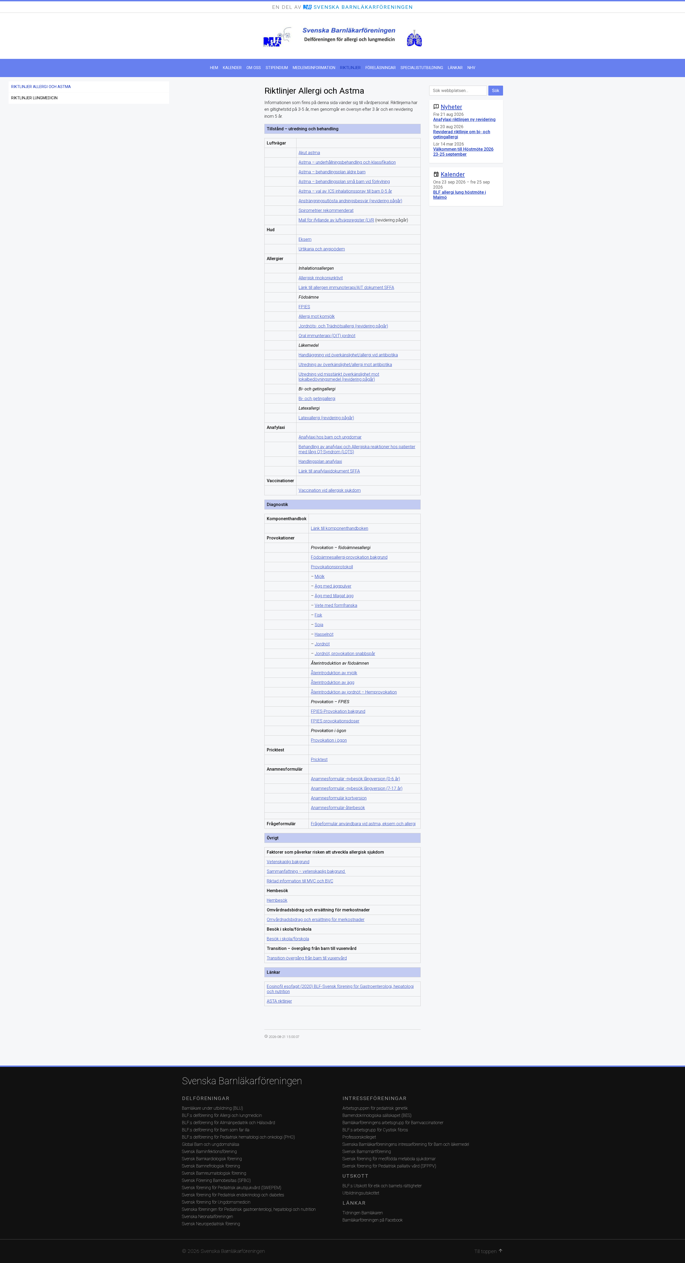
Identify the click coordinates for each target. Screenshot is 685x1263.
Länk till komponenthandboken (339, 528)
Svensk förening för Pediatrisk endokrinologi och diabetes (233, 1194)
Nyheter (451, 106)
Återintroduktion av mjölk (334, 672)
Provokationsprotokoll (332, 566)
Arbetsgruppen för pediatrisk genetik (375, 1108)
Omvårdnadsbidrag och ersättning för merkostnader (315, 919)
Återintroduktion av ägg (332, 682)
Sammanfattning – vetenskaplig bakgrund (306, 871)
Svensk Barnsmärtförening (366, 1151)
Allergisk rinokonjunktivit (321, 277)
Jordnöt (322, 643)
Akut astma (309, 152)
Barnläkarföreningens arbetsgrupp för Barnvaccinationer (392, 1122)
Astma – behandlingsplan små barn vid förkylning (344, 181)
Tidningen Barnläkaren (362, 1212)
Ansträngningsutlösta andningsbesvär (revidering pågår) (350, 200)
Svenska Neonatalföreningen (207, 1216)
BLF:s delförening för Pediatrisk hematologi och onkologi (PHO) (238, 1137)
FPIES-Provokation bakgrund (338, 711)
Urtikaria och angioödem (322, 249)
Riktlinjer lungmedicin (34, 98)
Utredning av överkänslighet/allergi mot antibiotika (345, 364)
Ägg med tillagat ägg (334, 595)
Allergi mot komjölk (317, 316)
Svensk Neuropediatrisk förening (211, 1223)
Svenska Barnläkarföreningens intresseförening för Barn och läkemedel (405, 1144)
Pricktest (319, 759)
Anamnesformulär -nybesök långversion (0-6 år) (355, 778)
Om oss (253, 68)
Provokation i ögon (329, 740)
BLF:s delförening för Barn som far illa (215, 1129)
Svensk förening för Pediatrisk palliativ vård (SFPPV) (389, 1166)
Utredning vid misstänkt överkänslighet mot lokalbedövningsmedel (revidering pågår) (339, 377)
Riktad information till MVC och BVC (300, 881)
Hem (214, 68)
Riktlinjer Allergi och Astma (41, 87)
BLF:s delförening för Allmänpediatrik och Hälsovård (228, 1122)
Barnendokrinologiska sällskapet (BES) (377, 1115)
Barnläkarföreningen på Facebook (372, 1220)
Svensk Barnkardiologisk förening (212, 1158)
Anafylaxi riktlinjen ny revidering (464, 119)
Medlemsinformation (314, 68)
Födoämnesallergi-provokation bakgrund (349, 557)
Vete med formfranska (336, 605)
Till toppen (488, 1251)
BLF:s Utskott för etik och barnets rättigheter (382, 1185)
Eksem (305, 239)
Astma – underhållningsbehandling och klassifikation (347, 162)
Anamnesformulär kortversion (339, 798)
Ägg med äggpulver (333, 586)
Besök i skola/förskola (288, 938)
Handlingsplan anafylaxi (320, 461)
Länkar (455, 68)
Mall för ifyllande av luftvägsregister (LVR (336, 220)
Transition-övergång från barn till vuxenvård (307, 958)
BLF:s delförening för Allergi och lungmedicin (222, 1115)
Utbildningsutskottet (360, 1193)
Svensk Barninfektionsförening (209, 1151)
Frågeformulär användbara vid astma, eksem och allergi (363, 823)
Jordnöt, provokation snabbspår (345, 653)
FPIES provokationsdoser (335, 721)
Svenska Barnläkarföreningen (242, 1081)
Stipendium (277, 68)
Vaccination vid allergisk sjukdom (330, 490)
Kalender (232, 68)
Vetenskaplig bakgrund (288, 861)
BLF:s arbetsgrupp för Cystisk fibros (375, 1129)
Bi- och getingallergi (317, 398)
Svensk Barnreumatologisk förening (214, 1173)
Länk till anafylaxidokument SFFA (329, 471)
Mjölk (320, 576)
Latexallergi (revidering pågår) (326, 417)
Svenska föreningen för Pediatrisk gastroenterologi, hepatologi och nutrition (249, 1209)
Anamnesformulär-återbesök (338, 807)
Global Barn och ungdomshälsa (210, 1144)
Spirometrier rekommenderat (326, 210)
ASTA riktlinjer (279, 1001)
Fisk (318, 615)
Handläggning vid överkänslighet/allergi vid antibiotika (348, 354)
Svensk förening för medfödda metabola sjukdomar (389, 1158)
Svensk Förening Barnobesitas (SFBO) (216, 1180)
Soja (319, 624)
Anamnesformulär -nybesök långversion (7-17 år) (356, 788)
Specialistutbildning (422, 68)
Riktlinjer (350, 68)
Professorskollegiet (359, 1137)
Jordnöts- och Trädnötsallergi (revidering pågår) (343, 326)
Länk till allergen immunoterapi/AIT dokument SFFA (346, 287)
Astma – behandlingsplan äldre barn (332, 171)
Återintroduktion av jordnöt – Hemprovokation (354, 692)
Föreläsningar (381, 68)
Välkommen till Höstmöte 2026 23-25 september (463, 152)
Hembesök (277, 900)
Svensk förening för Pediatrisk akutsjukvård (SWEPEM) (231, 1187)
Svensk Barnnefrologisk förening (211, 1166)
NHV (471, 68)
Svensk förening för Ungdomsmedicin (216, 1202)
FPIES (304, 306)
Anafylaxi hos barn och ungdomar (330, 437)
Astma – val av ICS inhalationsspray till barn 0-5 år (345, 191)
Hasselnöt (324, 634)
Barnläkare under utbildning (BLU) (212, 1108)
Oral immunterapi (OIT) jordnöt (327, 335)
